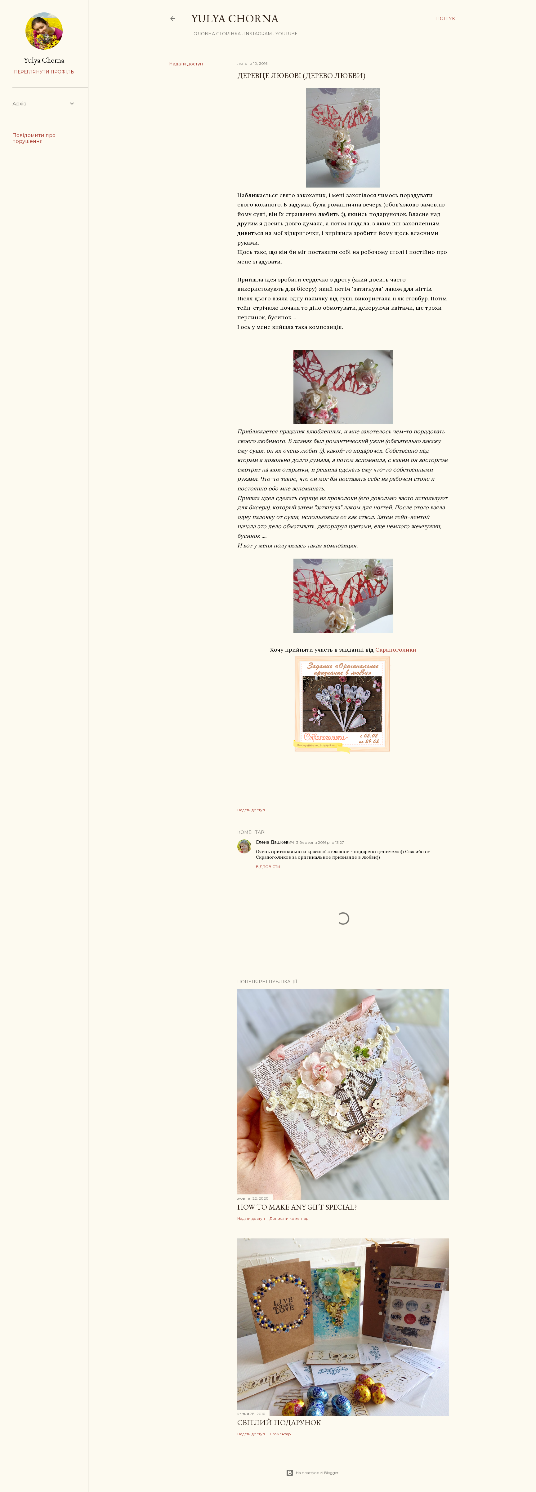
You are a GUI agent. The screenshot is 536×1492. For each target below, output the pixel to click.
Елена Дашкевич (275, 842)
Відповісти (268, 866)
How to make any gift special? (297, 1207)
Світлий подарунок (279, 1422)
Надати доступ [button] (186, 64)
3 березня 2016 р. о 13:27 (320, 842)
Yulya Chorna (235, 18)
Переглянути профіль (44, 72)
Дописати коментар (289, 1218)
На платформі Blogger (317, 1472)
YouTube (286, 34)
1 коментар (280, 1434)
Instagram (258, 34)
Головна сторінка (216, 34)
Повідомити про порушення (34, 138)
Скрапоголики (395, 649)
